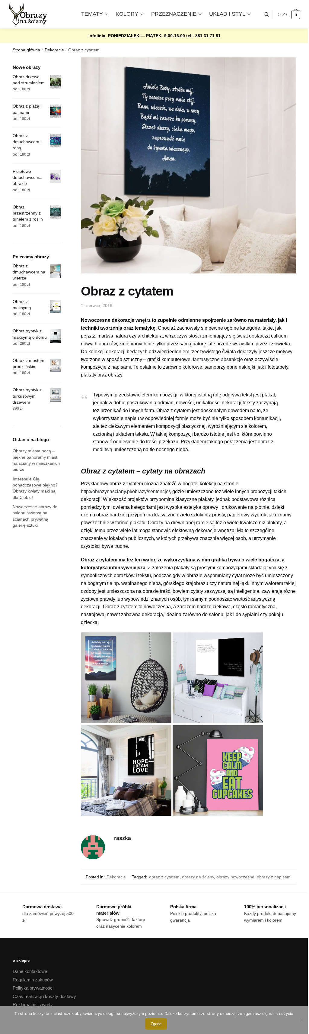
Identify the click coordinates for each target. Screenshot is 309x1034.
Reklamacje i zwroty (33, 1004)
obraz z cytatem (164, 876)
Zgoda (156, 1024)
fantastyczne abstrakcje (218, 359)
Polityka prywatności (33, 987)
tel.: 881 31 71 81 (203, 35)
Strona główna (26, 50)
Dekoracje (54, 50)
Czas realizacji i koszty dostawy (44, 996)
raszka (122, 838)
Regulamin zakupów (33, 979)
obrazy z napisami (274, 876)
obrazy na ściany (198, 876)
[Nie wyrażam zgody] (301, 1020)
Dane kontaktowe (30, 971)
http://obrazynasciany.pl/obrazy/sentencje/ (125, 491)
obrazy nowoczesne (235, 876)
